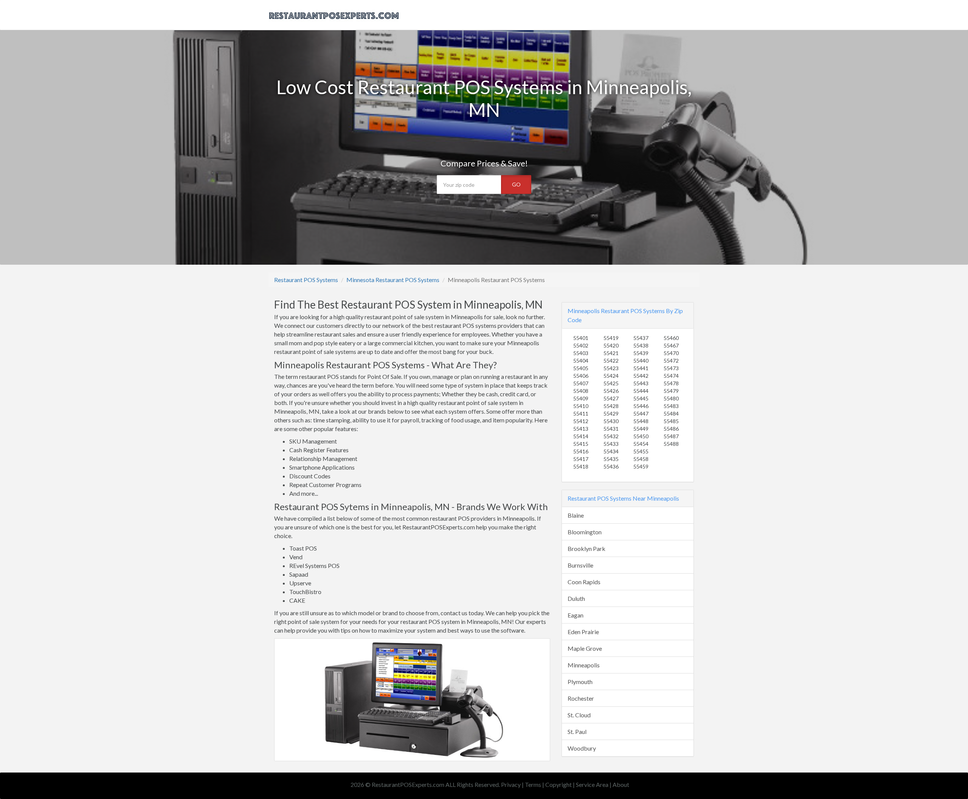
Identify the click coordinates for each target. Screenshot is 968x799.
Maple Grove (585, 648)
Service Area (592, 784)
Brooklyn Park (586, 548)
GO (516, 184)
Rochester (581, 698)
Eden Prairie (583, 631)
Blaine (576, 515)
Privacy (511, 784)
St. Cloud (579, 714)
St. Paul (577, 731)
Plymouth (580, 681)
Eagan (575, 615)
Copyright (558, 784)
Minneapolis (584, 665)
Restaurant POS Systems (306, 279)
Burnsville (580, 565)
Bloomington (585, 531)
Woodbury (582, 748)
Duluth (576, 598)
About (621, 784)
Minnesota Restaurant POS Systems (392, 279)
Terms (533, 784)
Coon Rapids (584, 581)
